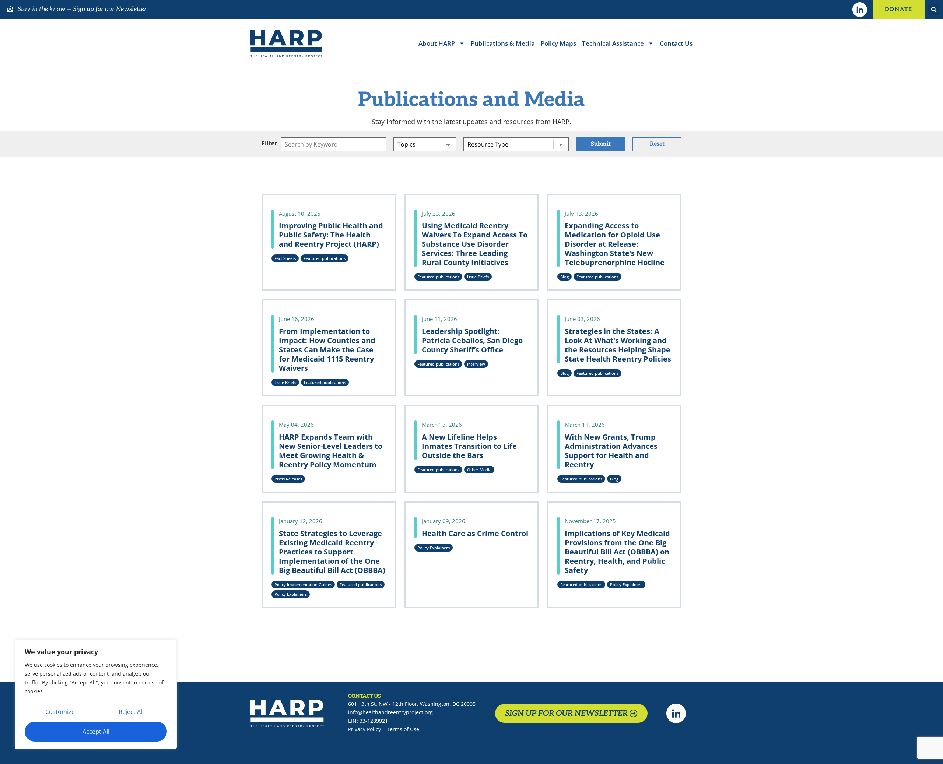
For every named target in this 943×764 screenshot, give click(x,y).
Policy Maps (558, 43)
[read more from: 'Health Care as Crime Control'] (471, 554)
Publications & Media (503, 43)
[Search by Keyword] (333, 144)
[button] (933, 9)
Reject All (131, 712)
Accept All (96, 732)
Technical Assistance (613, 43)
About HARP (436, 43)
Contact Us (676, 43)
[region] (96, 694)
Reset (657, 144)
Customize (60, 712)
